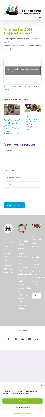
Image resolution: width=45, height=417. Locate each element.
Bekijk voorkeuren (22, 408)
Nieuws (35, 86)
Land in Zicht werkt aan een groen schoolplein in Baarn (11, 110)
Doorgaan (22, 401)
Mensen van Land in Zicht (24, 86)
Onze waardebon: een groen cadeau (33, 108)
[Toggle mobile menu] (40, 16)
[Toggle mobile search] (35, 16)
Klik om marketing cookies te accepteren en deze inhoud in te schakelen (22, 70)
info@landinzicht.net (12, 260)
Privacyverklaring (26, 413)
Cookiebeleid (16, 413)
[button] (41, 385)
